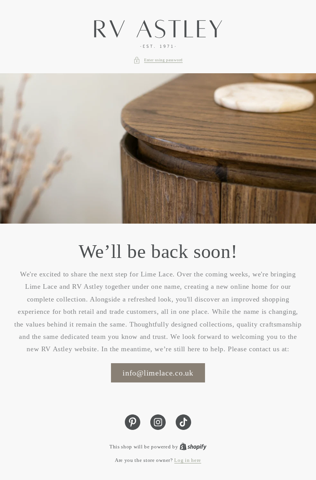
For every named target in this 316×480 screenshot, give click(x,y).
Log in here (187, 460)
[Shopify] (193, 447)
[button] (158, 60)
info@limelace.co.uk (158, 373)
